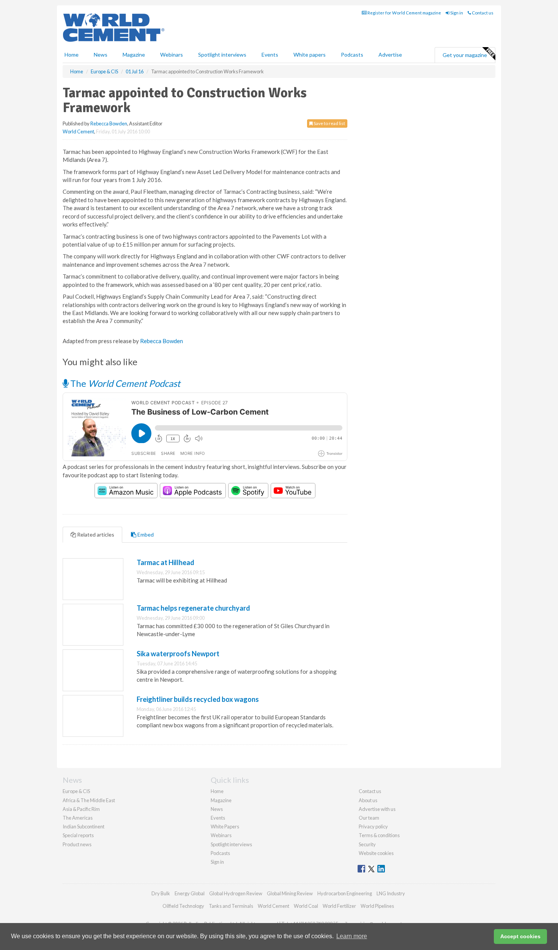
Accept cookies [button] (520, 936)
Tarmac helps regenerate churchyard (193, 608)
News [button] (100, 54)
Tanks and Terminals (231, 906)
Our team (369, 818)
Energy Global (190, 893)
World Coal (306, 906)
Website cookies (376, 853)
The (124, 383)
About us (368, 800)
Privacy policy (373, 826)
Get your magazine (465, 55)
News (217, 809)
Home (72, 54)
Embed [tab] (145, 534)
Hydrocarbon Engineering (344, 893)
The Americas (78, 818)
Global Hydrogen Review (235, 893)
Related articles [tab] (95, 534)
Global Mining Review (290, 893)
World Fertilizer (339, 906)
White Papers (225, 826)
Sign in (456, 12)
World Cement (78, 131)
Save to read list (329, 123)
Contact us (482, 12)
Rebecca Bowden (108, 123)
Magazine (134, 54)
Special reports (78, 835)
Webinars (171, 54)
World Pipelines (377, 906)
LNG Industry (391, 893)
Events (270, 54)
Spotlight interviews (222, 54)
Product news (77, 844)
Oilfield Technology (183, 906)
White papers (309, 54)
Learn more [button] (351, 936)
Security (367, 844)
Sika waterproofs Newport (178, 653)
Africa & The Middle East (89, 800)
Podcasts (352, 54)
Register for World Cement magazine (404, 12)
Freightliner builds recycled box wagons (198, 699)
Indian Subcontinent (83, 826)
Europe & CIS (76, 791)
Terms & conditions (379, 835)
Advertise (390, 54)
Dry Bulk (160, 893)
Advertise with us (377, 809)
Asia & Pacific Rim (81, 809)
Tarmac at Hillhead (165, 562)
